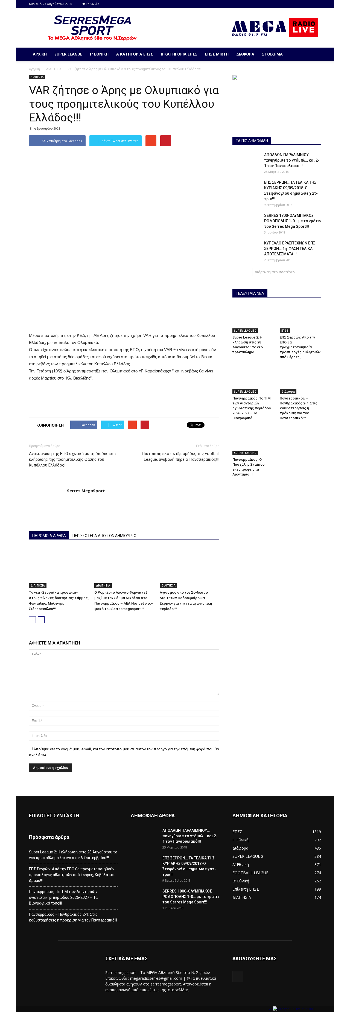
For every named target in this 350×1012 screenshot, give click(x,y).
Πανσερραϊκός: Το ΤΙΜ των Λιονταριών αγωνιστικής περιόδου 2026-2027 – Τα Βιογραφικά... (251, 408)
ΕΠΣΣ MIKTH (217, 54)
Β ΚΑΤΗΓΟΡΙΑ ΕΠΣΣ (179, 54)
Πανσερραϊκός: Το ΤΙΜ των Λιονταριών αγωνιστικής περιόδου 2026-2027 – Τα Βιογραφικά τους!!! (63, 897)
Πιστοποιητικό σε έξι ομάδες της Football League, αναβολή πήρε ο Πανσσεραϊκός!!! (180, 456)
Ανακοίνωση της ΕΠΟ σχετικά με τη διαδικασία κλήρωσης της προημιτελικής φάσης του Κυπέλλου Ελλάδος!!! (72, 459)
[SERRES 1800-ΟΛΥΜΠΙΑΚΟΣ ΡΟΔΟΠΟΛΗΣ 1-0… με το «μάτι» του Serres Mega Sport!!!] (246, 222)
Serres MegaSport (86, 490)
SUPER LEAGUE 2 (245, 331)
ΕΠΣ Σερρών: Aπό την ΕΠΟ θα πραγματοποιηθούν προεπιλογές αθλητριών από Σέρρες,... (300, 347)
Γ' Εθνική (240, 839)
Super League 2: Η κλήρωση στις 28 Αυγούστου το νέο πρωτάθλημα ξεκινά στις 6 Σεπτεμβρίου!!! (73, 855)
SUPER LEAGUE (68, 54)
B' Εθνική (240, 880)
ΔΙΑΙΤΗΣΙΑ (54, 69)
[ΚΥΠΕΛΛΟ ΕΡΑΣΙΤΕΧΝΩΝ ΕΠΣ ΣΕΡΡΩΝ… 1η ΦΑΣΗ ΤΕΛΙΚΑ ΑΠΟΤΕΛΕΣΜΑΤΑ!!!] (246, 249)
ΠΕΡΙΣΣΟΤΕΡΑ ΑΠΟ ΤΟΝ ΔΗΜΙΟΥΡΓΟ (104, 535)
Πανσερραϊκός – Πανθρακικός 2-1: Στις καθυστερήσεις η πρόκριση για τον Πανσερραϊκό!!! (298, 408)
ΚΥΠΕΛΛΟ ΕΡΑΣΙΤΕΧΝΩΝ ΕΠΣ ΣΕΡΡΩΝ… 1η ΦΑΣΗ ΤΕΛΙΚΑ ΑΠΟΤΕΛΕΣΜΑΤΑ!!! (289, 248)
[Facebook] (317, 4)
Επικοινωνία (90, 4)
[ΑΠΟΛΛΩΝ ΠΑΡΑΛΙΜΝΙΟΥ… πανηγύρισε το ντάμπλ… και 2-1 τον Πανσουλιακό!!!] (246, 161)
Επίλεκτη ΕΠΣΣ (245, 889)
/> (271, 1009)
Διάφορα (245, 54)
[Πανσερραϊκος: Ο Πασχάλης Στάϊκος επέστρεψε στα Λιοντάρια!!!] (253, 441)
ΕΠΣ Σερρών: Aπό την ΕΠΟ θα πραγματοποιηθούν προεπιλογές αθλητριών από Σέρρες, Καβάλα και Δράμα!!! (72, 875)
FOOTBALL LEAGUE (250, 872)
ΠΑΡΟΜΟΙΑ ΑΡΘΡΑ (49, 535)
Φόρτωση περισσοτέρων (275, 272)
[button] (314, 54)
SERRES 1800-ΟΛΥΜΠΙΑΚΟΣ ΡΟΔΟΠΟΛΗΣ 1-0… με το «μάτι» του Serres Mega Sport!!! (292, 221)
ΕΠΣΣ (284, 331)
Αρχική (40, 54)
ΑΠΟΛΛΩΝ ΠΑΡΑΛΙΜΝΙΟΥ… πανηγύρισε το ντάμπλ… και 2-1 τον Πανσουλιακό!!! (291, 160)
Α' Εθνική (240, 864)
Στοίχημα (272, 54)
